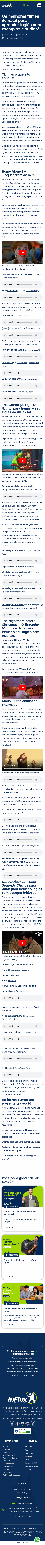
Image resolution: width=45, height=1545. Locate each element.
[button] (39, 5)
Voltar (8, 202)
